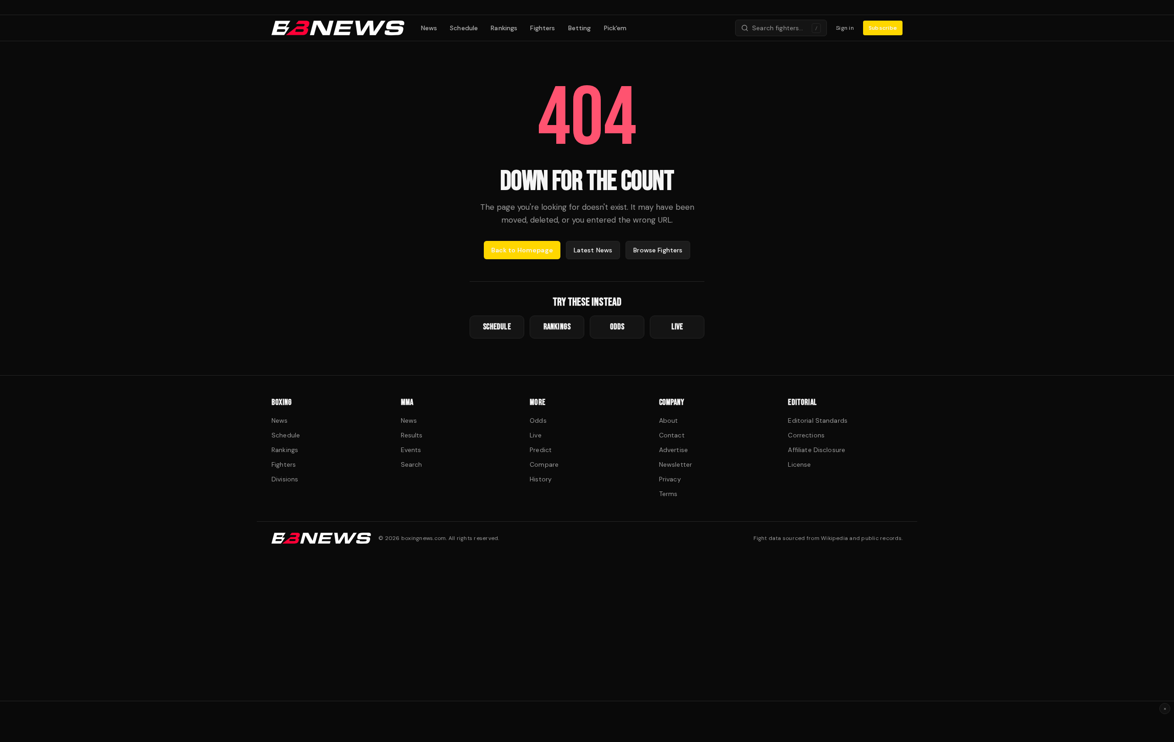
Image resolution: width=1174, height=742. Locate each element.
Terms (668, 494)
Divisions (284, 479)
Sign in (845, 28)
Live (536, 435)
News (429, 28)
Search (411, 464)
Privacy (670, 479)
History (541, 479)
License (799, 464)
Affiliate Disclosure (816, 450)
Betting (579, 28)
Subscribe (883, 28)
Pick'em (615, 28)
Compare (544, 464)
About (668, 420)
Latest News (593, 250)
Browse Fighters (657, 250)
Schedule (464, 28)
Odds (538, 420)
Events (411, 450)
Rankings (504, 28)
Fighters (542, 28)
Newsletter (675, 464)
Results (412, 435)
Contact (672, 435)
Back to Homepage (522, 250)
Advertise (673, 450)
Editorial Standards (817, 420)
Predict (541, 450)
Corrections (806, 435)
